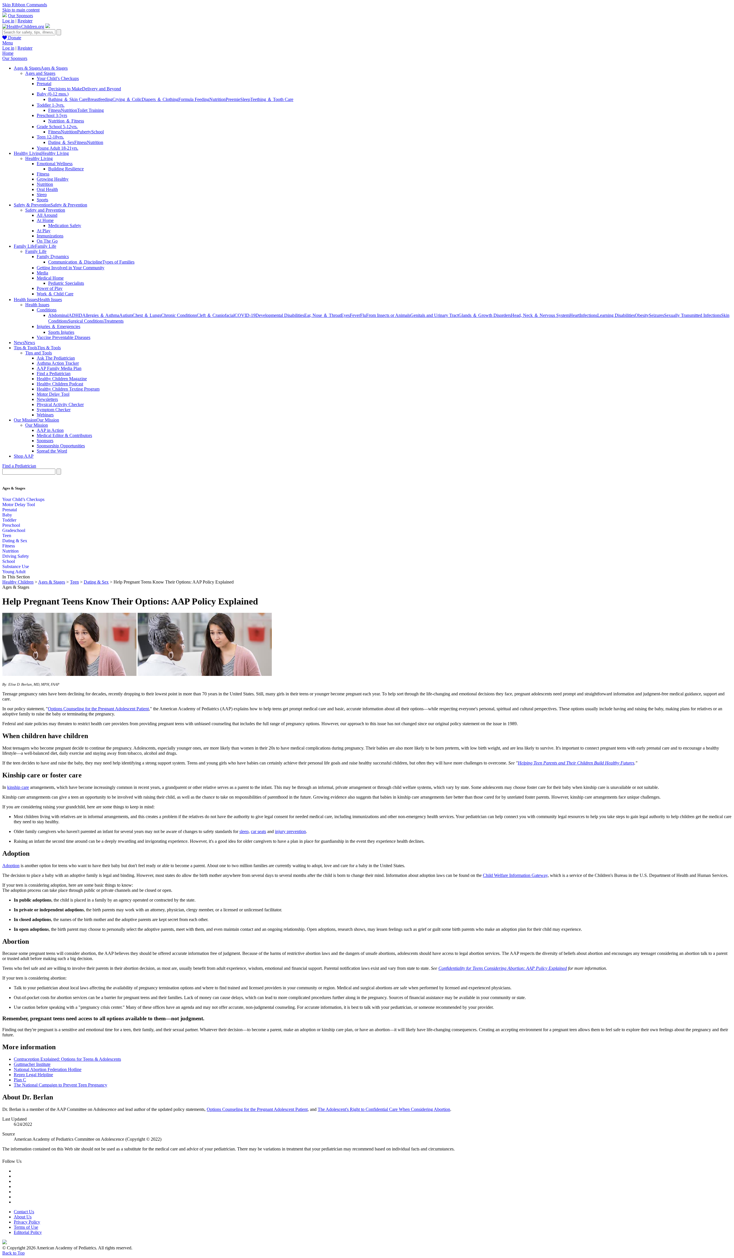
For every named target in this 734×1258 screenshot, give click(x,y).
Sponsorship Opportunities (61, 445)
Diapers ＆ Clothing (160, 99)
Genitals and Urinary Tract (434, 315)
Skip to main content (21, 9)
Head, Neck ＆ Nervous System (540, 315)
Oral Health (47, 189)
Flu (363, 315)
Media (42, 272)
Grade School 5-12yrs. (57, 126)
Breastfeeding (99, 99)
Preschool (11, 525)
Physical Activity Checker (60, 404)
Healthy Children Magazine (62, 378)
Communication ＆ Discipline (75, 262)
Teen (6, 535)
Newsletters (47, 399)
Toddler (9, 520)
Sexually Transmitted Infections (692, 315)
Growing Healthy (53, 179)
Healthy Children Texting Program (68, 389)
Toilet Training (90, 110)
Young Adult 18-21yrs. (57, 148)
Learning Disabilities (616, 315)
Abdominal (58, 315)
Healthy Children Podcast (60, 383)
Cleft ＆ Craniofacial (216, 315)
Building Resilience (66, 168)
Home (7, 53)
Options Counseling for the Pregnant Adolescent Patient (98, 708)
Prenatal (44, 83)
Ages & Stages (51, 582)
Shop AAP (24, 456)
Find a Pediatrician (54, 373)
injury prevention (290, 831)
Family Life (35, 251)
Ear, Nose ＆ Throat (322, 315)
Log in (8, 20)
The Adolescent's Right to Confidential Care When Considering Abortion (384, 1109)
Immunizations (50, 235)
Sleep (245, 99)
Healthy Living (39, 158)
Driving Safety (15, 556)
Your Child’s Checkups (58, 78)
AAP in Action (50, 430)
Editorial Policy (28, 1232)
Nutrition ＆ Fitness (66, 120)
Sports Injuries (61, 332)
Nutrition (217, 99)
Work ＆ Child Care (55, 293)
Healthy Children (18, 582)
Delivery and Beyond (101, 88)
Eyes (345, 315)
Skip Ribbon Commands (24, 4)
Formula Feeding (193, 99)
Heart (574, 315)
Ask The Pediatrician (56, 358)
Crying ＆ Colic (127, 99)
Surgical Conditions (86, 321)
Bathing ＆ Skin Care (67, 99)
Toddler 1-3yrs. (51, 105)
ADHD (75, 315)
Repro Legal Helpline (33, 1074)
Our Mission (36, 425)
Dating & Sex (14, 540)
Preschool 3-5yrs (52, 115)
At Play (43, 230)
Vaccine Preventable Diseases (63, 337)
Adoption (10, 865)
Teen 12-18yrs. (50, 136)
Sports (42, 199)
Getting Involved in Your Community (70, 267)
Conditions (46, 309)
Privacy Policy (27, 1222)
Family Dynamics (53, 256)
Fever (355, 315)
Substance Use (15, 566)
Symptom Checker (54, 409)
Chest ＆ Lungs (146, 315)
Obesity (642, 315)
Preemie (233, 99)
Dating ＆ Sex (61, 142)
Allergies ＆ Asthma (100, 315)
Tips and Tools (38, 352)
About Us (23, 1216)
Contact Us (24, 1211)
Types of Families (118, 262)
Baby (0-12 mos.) (53, 93)
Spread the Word (52, 450)
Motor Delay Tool (53, 394)
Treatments (114, 321)
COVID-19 (245, 315)
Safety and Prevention (45, 210)
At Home (45, 220)
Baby (7, 514)
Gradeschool (13, 530)
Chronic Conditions (179, 315)
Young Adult (14, 571)
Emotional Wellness (55, 163)
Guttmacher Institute (32, 1064)
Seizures (656, 315)
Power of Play (50, 288)
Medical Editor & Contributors (64, 435)
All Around (47, 215)
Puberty (84, 131)
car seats (258, 831)
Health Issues (37, 304)
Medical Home (50, 278)
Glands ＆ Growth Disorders (484, 315)
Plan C (20, 1079)
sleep (244, 831)
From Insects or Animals (388, 315)
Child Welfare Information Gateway (515, 875)
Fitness (54, 110)
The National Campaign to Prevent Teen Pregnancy (60, 1085)
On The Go (47, 241)
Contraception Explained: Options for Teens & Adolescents (67, 1059)
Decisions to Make (65, 88)
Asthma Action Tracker (58, 363)
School (97, 131)
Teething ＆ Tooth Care (271, 99)
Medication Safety (64, 225)
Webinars (45, 414)
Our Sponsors (20, 15)
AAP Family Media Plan (59, 368)
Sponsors (45, 440)
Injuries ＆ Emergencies (58, 326)
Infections (588, 315)
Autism (125, 315)
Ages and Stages (40, 73)
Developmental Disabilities (279, 315)
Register (24, 20)
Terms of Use (26, 1227)
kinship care (18, 787)
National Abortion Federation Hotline (47, 1069)
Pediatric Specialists (66, 283)
